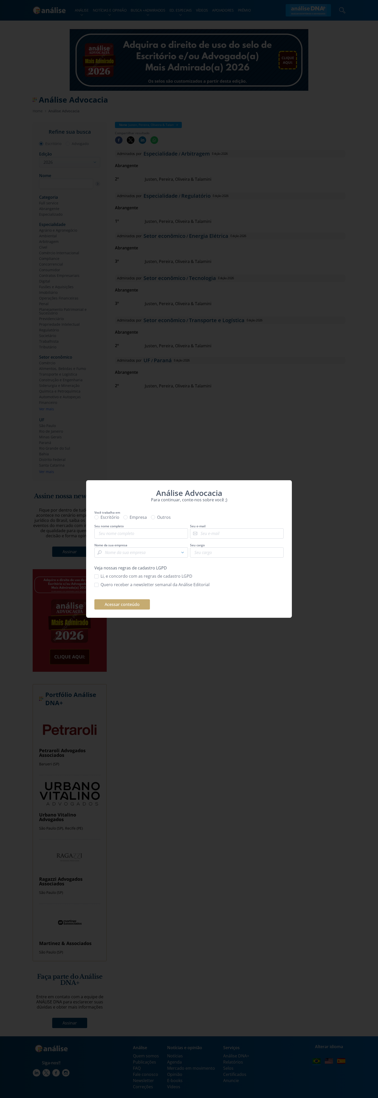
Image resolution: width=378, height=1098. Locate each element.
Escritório (110, 517)
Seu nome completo (109, 526)
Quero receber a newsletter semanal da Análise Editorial (155, 585)
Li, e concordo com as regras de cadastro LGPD (146, 576)
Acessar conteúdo (122, 604)
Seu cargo (197, 545)
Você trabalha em (107, 512)
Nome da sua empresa (110, 545)
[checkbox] (189, 576)
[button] (183, 552)
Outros (164, 517)
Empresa (138, 517)
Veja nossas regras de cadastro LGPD (130, 568)
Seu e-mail (197, 526)
